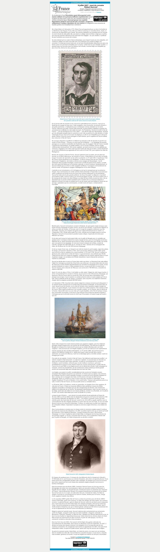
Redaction (99, 12)
